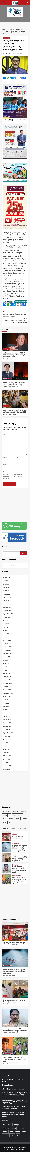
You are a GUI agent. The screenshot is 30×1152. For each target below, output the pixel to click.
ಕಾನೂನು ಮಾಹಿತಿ (24, 811)
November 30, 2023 (14, 53)
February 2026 (7, 597)
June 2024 (6, 663)
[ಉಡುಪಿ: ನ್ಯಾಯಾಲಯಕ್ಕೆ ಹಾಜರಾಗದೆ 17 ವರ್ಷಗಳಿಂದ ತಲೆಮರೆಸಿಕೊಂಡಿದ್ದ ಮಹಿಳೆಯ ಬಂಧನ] (6, 868)
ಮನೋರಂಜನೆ (24, 818)
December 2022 (7, 723)
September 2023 (8, 693)
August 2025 (6, 617)
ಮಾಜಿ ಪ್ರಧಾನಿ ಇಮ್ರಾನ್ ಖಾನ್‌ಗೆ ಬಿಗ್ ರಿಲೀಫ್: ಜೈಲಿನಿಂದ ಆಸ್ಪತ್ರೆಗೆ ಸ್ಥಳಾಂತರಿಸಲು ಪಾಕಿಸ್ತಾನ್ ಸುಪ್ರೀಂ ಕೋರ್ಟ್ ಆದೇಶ (14, 354)
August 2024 (6, 657)
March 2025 (6, 633)
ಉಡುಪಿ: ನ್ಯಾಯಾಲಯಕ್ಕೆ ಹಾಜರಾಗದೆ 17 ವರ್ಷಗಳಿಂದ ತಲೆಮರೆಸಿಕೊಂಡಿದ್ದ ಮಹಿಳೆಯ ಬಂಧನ (14, 1107)
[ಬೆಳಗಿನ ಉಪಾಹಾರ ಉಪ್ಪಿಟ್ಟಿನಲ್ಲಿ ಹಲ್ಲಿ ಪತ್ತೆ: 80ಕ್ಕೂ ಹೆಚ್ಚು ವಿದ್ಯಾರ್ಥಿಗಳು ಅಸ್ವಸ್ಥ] (6, 857)
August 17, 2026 (12, 386)
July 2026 (5, 581)
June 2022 (6, 742)
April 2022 (6, 749)
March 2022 (6, 752)
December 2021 (7, 762)
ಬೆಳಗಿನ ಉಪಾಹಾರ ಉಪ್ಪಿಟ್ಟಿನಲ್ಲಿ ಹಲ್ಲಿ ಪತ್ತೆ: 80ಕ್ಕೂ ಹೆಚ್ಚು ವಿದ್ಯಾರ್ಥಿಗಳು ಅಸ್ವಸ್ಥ (19, 858)
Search (4, 547)
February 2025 (7, 637)
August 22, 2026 (12, 944)
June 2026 (6, 584)
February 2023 (7, 716)
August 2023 (6, 696)
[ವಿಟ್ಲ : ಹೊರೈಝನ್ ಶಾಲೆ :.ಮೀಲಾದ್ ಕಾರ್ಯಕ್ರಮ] (6, 836)
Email (18, 457)
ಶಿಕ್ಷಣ (9, 822)
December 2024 (7, 643)
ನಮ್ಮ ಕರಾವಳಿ (11, 818)
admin (5, 358)
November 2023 (7, 686)
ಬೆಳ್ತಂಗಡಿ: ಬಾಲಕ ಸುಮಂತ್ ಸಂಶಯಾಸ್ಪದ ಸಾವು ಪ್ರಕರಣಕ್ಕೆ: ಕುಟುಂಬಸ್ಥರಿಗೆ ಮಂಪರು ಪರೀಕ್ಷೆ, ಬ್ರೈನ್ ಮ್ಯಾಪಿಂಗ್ (14, 1059)
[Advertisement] (15, 504)
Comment (6, 434)
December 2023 (7, 683)
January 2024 (7, 680)
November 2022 (7, 726)
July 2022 (5, 739)
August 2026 (6, 577)
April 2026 (6, 590)
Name (5, 457)
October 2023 (7, 690)
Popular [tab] (13, 828)
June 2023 (6, 703)
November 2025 (7, 607)
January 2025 (7, 640)
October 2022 (7, 729)
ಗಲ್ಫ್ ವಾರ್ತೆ (20, 815)
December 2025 (7, 604)
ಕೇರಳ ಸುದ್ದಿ (4, 815)
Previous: (14, 314)
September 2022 (8, 733)
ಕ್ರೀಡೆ (9, 815)
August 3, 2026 (12, 414)
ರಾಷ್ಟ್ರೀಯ (4, 822)
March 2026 (6, 594)
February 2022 (7, 756)
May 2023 (6, 706)
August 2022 (6, 736)
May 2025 (6, 627)
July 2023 (5, 699)
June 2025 (6, 624)
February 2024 (7, 676)
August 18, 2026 (12, 358)
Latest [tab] (5, 828)
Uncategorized (7, 811)
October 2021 (7, 769)
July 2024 (5, 660)
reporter (6, 53)
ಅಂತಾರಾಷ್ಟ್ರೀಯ (6, 38)
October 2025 (7, 610)
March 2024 (6, 673)
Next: (15, 320)
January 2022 (7, 759)
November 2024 (7, 647)
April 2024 (6, 670)
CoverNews (13, 1149)
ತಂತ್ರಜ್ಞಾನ (4, 818)
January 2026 (7, 600)
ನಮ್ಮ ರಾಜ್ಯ (17, 818)
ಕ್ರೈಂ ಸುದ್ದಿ (14, 815)
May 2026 (6, 587)
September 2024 (8, 653)
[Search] (27, 2)
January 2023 (7, 719)
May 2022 (6, 746)
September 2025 (8, 614)
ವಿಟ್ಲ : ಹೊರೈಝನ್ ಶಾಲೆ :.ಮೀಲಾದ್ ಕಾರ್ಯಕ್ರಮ (14, 942)
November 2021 (7, 766)
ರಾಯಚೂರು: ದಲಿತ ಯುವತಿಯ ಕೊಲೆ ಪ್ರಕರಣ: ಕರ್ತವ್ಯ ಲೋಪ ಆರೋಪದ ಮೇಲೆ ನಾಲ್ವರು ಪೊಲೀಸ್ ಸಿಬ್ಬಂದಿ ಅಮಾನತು (14, 971)
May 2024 (6, 666)
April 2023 (6, 709)
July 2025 (5, 620)
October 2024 (7, 650)
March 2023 (6, 713)
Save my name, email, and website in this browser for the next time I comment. (14, 476)
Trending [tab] (22, 828)
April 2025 (6, 630)
